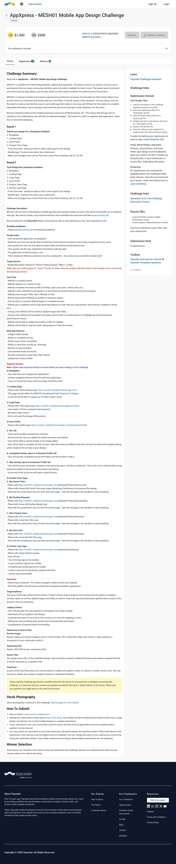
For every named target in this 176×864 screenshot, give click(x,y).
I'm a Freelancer (126, 799)
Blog (121, 824)
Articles (122, 830)
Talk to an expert (157, 800)
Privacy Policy (153, 822)
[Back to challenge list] (6, 15)
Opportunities (35, 4)
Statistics (123, 835)
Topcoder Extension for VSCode (145, 259)
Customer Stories (98, 810)
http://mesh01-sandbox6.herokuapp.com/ (57, 390)
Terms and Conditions (156, 817)
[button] (21, 4)
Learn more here (53, 717)
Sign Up (152, 4)
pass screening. (138, 183)
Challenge (14, 20)
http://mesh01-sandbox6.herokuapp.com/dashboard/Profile (59, 425)
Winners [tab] (45, 61)
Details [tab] (10, 61)
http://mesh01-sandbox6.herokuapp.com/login (57, 405)
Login (166, 4)
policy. (161, 161)
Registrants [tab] (26, 61)
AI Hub (122, 819)
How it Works (97, 799)
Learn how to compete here (36, 714)
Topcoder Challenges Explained (145, 79)
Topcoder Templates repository (145, 262)
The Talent (96, 805)
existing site (103, 215)
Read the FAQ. (157, 139)
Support (150, 811)
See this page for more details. (65, 702)
